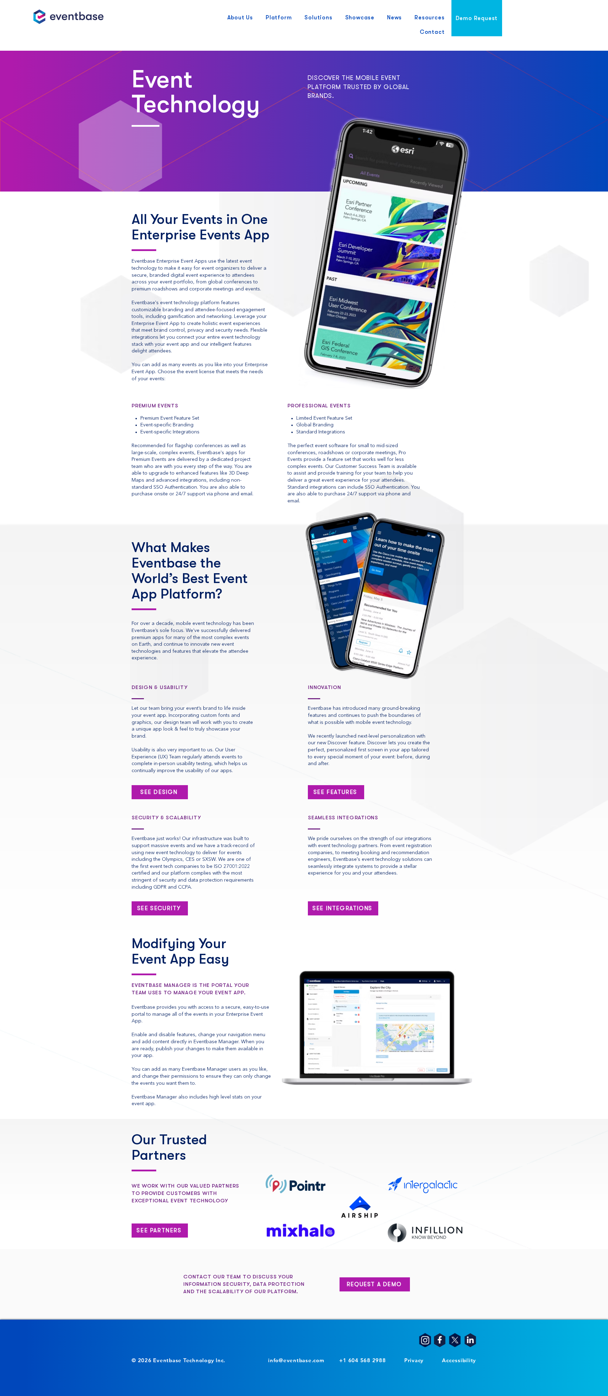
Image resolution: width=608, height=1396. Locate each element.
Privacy (414, 1360)
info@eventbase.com (296, 1360)
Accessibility (459, 1360)
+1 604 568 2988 (362, 1360)
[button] (240, 18)
